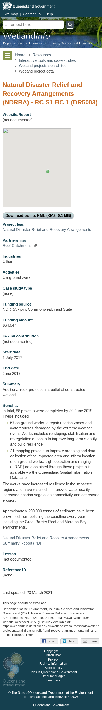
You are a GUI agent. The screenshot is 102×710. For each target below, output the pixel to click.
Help (49, 14)
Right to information (53, 664)
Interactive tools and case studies (47, 60)
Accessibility (53, 668)
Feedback (53, 681)
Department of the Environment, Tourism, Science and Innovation (48, 43)
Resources (41, 55)
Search (70, 25)
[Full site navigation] (7, 55)
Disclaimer (53, 655)
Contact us (32, 14)
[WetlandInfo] (26, 37)
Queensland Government (51, 705)
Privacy (53, 660)
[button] (48, 171)
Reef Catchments (18, 245)
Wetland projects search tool (43, 66)
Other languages (53, 676)
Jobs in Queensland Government (53, 672)
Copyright (51, 651)
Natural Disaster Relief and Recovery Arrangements (47, 230)
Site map (10, 14)
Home (20, 55)
